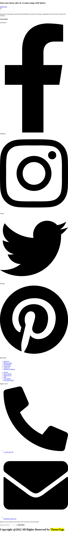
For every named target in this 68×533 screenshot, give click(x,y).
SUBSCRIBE (20, 525)
